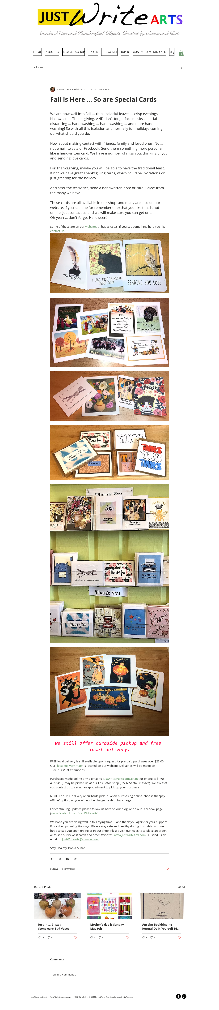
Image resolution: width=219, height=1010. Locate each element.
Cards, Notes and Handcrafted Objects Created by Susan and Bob (109, 33)
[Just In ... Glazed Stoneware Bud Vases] (57, 906)
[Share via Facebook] (51, 858)
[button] (181, 53)
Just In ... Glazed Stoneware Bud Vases (53, 927)
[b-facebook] (178, 996)
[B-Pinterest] (184, 996)
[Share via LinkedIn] (67, 858)
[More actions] (167, 89)
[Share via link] (75, 858)
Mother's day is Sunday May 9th (107, 927)
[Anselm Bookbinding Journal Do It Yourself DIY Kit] (161, 906)
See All (181, 886)
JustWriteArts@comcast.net (60, 997)
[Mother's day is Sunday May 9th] (109, 906)
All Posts (38, 67)
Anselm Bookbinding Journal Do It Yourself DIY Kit (160, 927)
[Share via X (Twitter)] (59, 858)
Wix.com (129, 997)
